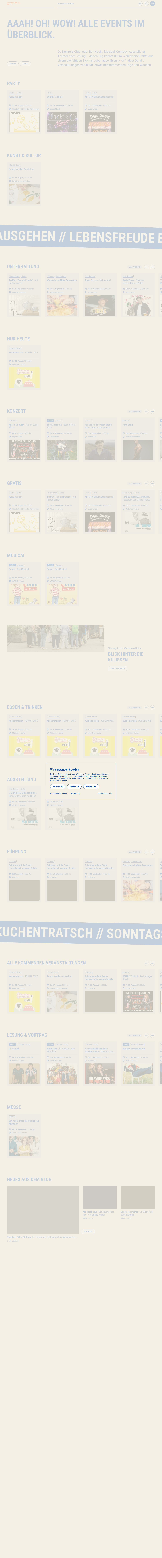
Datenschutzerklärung (58, 794)
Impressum (75, 794)
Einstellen (91, 786)
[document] (81, 781)
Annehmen (58, 786)
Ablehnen (74, 786)
